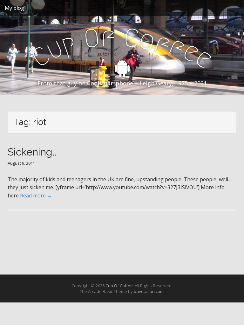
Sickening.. (32, 152)
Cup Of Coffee (119, 286)
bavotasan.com (149, 291)
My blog (14, 7)
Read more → (36, 195)
